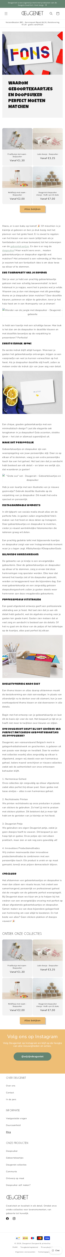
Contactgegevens (45, 1252)
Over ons (10, 1085)
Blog (8, 1132)
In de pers (11, 1099)
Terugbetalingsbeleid (29, 1247)
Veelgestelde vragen (16, 1118)
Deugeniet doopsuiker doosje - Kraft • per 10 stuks (47, 193)
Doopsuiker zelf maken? (18, 1185)
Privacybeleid (46, 1247)
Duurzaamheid (13, 1125)
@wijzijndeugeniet (32, 1056)
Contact (10, 1092)
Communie (11, 1171)
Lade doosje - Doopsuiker (47, 154)
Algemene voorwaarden (25, 1252)
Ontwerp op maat (15, 1178)
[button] (6, 13)
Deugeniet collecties (16, 1164)
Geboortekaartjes (15, 1157)
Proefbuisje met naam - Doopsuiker (17, 155)
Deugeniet (26, 1243)
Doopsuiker (12, 1151)
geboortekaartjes (19, 246)
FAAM (15, 1247)
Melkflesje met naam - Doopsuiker (17, 193)
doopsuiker (8, 250)
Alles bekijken (32, 209)
